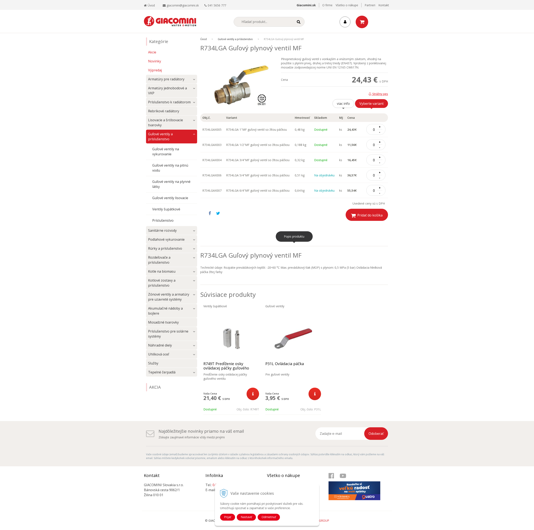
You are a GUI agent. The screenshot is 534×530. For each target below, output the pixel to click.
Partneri (370, 5)
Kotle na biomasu (161, 271)
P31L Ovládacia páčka (284, 364)
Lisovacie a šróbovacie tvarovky (165, 122)
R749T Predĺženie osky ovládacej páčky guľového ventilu (226, 368)
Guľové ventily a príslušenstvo (235, 39)
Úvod (151, 5)
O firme (327, 5)
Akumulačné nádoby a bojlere (165, 311)
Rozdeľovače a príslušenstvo (159, 260)
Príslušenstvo (163, 220)
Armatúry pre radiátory (166, 79)
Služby (153, 363)
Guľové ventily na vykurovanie (165, 151)
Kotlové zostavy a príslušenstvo (161, 283)
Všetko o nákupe (347, 5)
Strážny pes (380, 94)
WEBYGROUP (320, 520)
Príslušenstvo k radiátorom (169, 102)
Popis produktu (294, 236)
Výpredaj (155, 70)
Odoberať (376, 433)
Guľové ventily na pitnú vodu (170, 168)
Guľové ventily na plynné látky (171, 184)
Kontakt (383, 5)
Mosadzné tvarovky (163, 322)
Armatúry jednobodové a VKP (167, 90)
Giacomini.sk (306, 5)
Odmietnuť (269, 517)
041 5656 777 (217, 5)
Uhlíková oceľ (158, 354)
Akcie (152, 52)
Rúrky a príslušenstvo (165, 248)
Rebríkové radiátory (163, 111)
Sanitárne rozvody (162, 230)
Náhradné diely (160, 345)
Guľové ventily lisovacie (170, 198)
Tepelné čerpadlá (161, 372)
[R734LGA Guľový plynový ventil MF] (240, 85)
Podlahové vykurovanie (166, 239)
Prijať (227, 517)
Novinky (154, 61)
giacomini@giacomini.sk (183, 5)
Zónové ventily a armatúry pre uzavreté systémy (168, 297)
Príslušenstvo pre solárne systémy (168, 334)
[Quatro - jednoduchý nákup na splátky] (357, 486)
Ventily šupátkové (166, 209)
